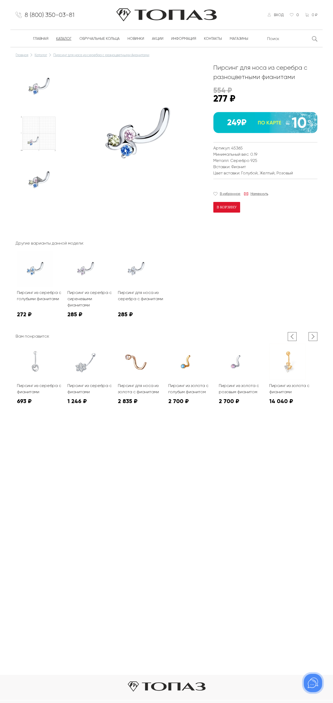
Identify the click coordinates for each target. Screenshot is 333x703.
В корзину (227, 207)
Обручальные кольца (99, 38)
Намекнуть (259, 194)
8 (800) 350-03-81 (49, 14)
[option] (39, 86)
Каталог (64, 38)
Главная (40, 38)
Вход (279, 15)
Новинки (135, 38)
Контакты (213, 38)
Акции (157, 38)
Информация (183, 38)
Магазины (239, 38)
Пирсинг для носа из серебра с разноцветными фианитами (101, 55)
